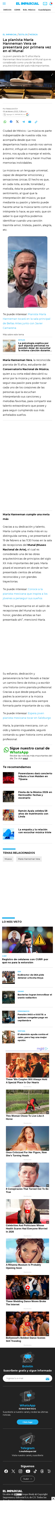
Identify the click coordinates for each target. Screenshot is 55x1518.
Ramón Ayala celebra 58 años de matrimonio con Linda (33, 814)
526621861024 (27, 1409)
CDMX (17, 10)
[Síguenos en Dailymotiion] (49, 1471)
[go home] (27, 1490)
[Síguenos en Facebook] (6, 1471)
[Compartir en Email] (30, 122)
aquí (25, 758)
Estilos (23, 34)
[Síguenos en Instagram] (20, 1471)
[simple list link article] (27, 941)
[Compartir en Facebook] (11, 122)
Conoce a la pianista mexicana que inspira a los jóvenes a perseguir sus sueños (25, 594)
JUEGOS (7, 10)
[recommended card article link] (9, 345)
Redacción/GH (12, 109)
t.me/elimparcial (27, 1451)
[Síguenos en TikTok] (35, 1471)
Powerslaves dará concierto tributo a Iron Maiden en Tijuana (35, 776)
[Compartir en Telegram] (23, 122)
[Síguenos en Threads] (42, 1471)
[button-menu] (4, 3)
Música (33, 34)
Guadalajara (44, 10)
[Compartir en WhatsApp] (5, 122)
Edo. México (29, 10)
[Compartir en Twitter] (17, 122)
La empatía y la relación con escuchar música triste (34, 831)
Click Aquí (27, 1422)
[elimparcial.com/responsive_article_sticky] (53, 1498)
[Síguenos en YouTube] (28, 1471)
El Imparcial (10, 34)
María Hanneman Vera (29, 859)
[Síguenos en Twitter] (13, 1471)
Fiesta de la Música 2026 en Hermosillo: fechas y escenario (35, 795)
